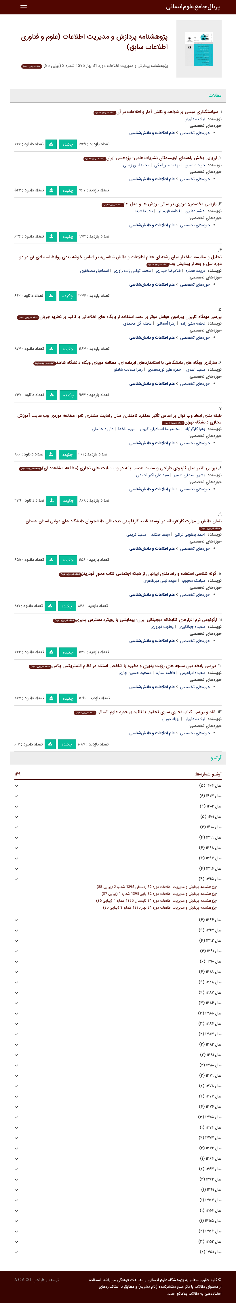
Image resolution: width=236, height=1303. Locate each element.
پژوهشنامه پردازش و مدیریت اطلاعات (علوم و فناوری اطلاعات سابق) (94, 42)
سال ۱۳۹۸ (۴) (210, 848)
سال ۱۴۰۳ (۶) (210, 796)
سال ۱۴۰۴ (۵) (210, 786)
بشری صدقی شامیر (189, 475)
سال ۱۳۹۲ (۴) (210, 941)
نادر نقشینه (144, 211)
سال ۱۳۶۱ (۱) (211, 1190)
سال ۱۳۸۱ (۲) (211, 1055)
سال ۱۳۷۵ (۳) (210, 1117)
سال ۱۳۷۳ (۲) (210, 1138)
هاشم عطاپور (195, 211)
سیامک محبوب (193, 580)
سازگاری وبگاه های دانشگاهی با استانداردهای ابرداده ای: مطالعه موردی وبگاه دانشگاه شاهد (126, 362)
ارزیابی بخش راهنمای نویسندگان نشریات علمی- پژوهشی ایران (151, 158)
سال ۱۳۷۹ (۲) (210, 1076)
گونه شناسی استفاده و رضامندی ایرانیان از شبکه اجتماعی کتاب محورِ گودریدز (138, 573)
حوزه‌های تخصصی (195, 133)
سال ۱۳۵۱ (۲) (211, 1252)
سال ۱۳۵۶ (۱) (211, 1211)
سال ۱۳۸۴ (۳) (210, 1024)
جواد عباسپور (195, 165)
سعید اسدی (195, 369)
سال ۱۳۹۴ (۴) (210, 920)
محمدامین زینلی (136, 165)
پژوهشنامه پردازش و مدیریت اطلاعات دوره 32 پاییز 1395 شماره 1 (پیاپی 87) (159, 894)
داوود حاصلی (102, 429)
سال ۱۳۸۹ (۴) (210, 972)
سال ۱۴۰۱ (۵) (211, 817)
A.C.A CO (22, 1280)
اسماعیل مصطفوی (94, 271)
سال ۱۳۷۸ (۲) (210, 1086)
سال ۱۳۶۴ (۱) (211, 1159)
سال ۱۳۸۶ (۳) (210, 1003)
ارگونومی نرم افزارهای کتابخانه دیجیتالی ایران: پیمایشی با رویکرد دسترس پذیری (136, 619)
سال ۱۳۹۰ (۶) (211, 962)
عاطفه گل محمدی (137, 323)
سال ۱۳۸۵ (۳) (210, 1013)
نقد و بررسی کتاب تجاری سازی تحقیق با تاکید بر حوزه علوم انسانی (145, 712)
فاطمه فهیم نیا (169, 211)
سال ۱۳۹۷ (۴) (210, 858)
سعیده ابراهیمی (192, 673)
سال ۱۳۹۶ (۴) (210, 869)
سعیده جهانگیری (191, 627)
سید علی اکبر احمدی (152, 475)
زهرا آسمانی (166, 323)
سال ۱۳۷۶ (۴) (210, 1107)
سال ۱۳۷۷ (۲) (210, 1096)
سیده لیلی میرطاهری (160, 580)
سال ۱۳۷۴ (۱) (211, 1128)
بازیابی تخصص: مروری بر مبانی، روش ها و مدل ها (160, 204)
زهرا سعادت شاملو (128, 369)
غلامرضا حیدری (168, 271)
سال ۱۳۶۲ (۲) (210, 1179)
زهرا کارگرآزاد (195, 429)
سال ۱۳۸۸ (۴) (210, 982)
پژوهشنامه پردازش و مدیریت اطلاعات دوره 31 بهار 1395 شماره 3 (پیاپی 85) (159, 908)
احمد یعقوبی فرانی (190, 534)
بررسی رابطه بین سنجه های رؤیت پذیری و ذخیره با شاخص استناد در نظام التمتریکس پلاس (123, 665)
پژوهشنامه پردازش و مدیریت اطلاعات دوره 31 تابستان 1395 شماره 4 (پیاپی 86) (156, 901)
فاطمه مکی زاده (192, 323)
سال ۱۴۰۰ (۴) (211, 827)
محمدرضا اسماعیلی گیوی (160, 429)
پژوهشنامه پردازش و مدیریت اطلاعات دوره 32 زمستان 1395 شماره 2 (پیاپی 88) (156, 887)
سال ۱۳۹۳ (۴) (210, 930)
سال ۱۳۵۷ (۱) (210, 1200)
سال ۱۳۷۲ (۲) (210, 1148)
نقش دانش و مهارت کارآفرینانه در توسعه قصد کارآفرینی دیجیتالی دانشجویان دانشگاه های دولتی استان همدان (124, 524)
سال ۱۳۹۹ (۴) (210, 838)
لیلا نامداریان (194, 119)
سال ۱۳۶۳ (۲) (210, 1169)
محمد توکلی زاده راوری (132, 271)
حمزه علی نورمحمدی (164, 369)
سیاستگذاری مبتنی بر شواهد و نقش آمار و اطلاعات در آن (157, 111)
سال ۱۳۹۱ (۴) (211, 951)
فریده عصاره (195, 271)
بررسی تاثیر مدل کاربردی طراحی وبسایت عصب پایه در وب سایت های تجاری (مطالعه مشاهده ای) (119, 468)
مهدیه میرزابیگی (167, 165)
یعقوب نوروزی (162, 627)
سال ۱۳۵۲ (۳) (210, 1242)
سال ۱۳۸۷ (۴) (210, 993)
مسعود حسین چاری (135, 673)
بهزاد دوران (171, 719)
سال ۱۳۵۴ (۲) (210, 1231)
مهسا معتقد (160, 534)
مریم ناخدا (126, 429)
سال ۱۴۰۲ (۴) (211, 806)
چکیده (68, 144)
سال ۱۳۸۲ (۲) (210, 1045)
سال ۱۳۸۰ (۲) (210, 1065)
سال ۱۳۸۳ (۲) (210, 1034)
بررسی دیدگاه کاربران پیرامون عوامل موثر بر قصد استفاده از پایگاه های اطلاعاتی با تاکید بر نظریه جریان (120, 316)
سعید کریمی (136, 534)
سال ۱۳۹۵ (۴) (210, 879)
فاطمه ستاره (165, 673)
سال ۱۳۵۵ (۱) (210, 1221)
